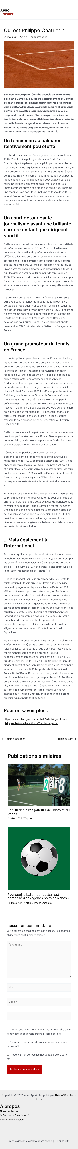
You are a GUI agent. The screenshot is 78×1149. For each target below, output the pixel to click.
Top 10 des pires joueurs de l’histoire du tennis (39, 811)
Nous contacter (9, 1111)
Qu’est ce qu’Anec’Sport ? (15, 1115)
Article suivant (66, 739)
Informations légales (12, 1119)
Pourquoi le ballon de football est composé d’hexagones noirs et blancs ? (38, 896)
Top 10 (28, 818)
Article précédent (13, 739)
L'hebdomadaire (38, 36)
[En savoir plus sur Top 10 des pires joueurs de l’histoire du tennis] (39, 784)
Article (23, 36)
